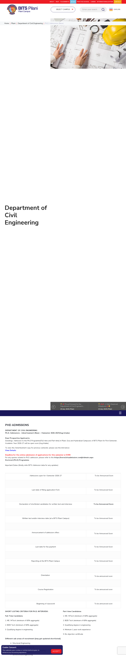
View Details (10, 450)
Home (6, 23)
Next (123, 407)
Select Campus (63, 9)
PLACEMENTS (65, 2)
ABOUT (52, 2)
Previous (53, 407)
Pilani (13, 23)
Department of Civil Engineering (30, 23)
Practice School (83, 2)
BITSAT (73, 2)
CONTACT (117, 2)
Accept (56, 651)
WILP (57, 2)
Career (93, 2)
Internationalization (105, 2)
